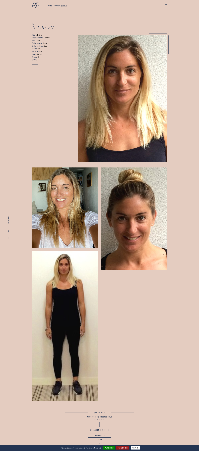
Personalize (135, 448)
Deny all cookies (123, 448)
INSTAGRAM (8, 220)
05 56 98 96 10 (99, 419)
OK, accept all (110, 448)
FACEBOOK (8, 234)
